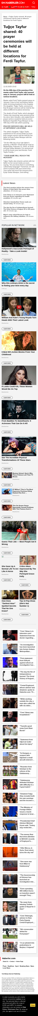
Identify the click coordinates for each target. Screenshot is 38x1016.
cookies (18, 999)
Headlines (11, 966)
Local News (6, 968)
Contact (12, 961)
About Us (5, 961)
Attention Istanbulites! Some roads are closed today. (17, 202)
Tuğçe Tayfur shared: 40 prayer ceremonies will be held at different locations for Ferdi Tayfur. (17, 18)
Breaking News (24, 966)
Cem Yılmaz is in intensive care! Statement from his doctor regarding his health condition (18, 196)
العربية (13, 7)
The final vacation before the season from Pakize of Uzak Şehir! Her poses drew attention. (18, 189)
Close (33, 1005)
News (32, 966)
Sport (17, 966)
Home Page (19, 961)
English (6, 7)
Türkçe (33, 7)
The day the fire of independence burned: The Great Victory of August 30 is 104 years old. (19, 209)
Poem (5, 966)
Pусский (19, 7)
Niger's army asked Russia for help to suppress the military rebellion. (18, 216)
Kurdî (26, 7)
